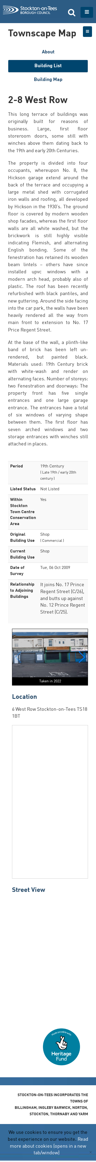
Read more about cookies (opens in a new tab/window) (49, 1146)
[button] (81, 657)
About (48, 52)
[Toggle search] (71, 12)
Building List (48, 65)
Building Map (48, 79)
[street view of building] (50, 959)
